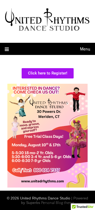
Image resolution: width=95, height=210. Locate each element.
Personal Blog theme (57, 202)
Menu (85, 49)
